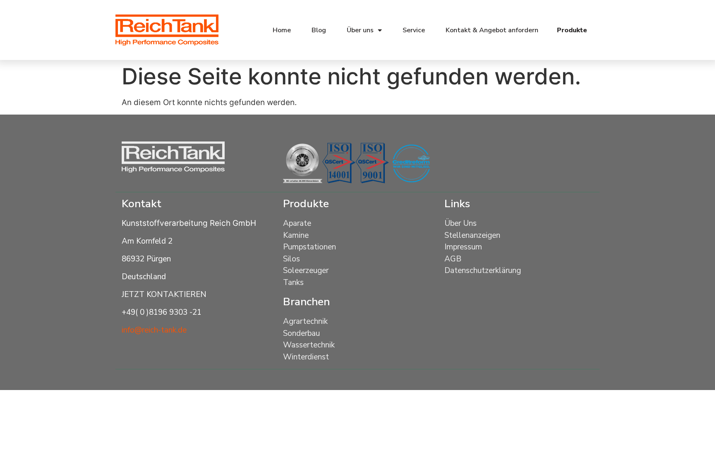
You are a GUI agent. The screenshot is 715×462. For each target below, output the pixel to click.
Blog (319, 30)
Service (414, 30)
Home (282, 30)
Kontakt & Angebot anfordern (492, 30)
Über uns (360, 30)
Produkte (306, 203)
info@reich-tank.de (154, 330)
